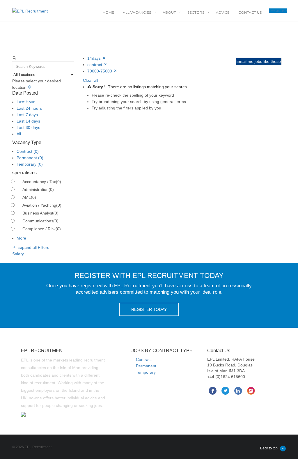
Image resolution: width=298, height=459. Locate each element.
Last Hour (26, 102)
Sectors (195, 12)
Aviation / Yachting (41, 205)
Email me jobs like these (258, 61)
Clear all (90, 80)
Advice (223, 12)
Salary (18, 253)
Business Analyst (40, 213)
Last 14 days (28, 121)
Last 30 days (28, 127)
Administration (38, 189)
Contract (28, 151)
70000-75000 (100, 71)
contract (95, 64)
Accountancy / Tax (41, 181)
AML (29, 197)
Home (108, 12)
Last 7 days (27, 114)
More (21, 238)
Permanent (30, 157)
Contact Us (250, 12)
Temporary (30, 164)
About (169, 12)
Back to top (269, 448)
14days (94, 58)
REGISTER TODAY (149, 309)
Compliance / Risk (41, 228)
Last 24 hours (29, 108)
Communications (40, 221)
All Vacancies (137, 12)
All (19, 134)
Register (278, 10)
